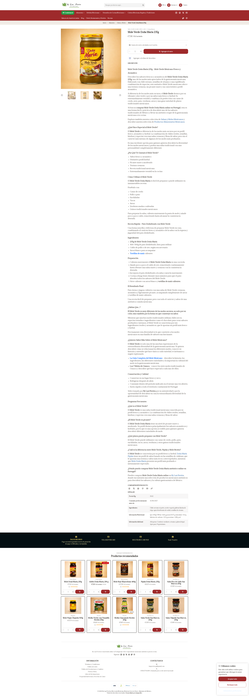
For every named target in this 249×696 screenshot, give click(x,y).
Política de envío (92, 667)
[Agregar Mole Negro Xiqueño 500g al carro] (79, 630)
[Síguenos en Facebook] (180, 12)
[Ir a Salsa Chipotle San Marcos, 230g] (176, 605)
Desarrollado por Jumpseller (134, 693)
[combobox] (124, 5)
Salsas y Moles (121, 22)
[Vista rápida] (64, 571)
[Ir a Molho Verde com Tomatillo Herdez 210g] (99, 605)
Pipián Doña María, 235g (150, 582)
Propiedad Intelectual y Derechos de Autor (92, 676)
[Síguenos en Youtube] (187, 12)
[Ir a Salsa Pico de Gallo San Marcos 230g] (176, 569)
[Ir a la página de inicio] (71, 5)
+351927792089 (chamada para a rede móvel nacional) (156, 671)
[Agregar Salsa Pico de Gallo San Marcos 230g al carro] (182, 592)
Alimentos (112, 22)
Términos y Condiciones (92, 664)
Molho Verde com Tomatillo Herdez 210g (98, 619)
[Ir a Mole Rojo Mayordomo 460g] (124, 569)
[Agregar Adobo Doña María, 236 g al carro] (105, 592)
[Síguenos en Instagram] (176, 12)
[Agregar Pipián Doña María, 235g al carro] (157, 592)
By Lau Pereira (177, 475)
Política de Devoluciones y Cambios (92, 669)
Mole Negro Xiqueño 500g (73, 618)
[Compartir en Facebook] (129, 488)
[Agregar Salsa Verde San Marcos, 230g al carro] (157, 630)
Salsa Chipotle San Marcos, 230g (176, 619)
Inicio (104, 22)
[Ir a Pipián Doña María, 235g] (150, 569)
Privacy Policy (92, 671)
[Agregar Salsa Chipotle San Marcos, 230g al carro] (182, 630)
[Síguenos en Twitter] (183, 12)
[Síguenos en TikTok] (183, 18)
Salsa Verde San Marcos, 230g (150, 619)
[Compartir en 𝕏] (133, 488)
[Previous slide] (62, 95)
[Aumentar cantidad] (140, 51)
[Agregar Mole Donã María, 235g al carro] (79, 592)
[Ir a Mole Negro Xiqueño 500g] (73, 605)
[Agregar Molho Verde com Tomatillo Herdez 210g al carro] (105, 630)
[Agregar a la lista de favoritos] (64, 567)
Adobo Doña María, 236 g (98, 582)
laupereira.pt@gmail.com (156, 666)
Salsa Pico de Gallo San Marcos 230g (176, 583)
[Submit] (143, 5)
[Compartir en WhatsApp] (138, 488)
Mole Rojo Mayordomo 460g (124, 582)
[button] (67, 13)
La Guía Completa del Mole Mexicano (146, 358)
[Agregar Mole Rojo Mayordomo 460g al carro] (131, 592)
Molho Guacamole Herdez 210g (124, 619)
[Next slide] (119, 95)
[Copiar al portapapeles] (151, 488)
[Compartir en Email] (147, 488)
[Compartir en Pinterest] (142, 488)
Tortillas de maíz (137, 253)
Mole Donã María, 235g (73, 582)
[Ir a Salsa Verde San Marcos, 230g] (150, 605)
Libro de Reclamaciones (92, 674)
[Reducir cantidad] (129, 51)
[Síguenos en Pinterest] (187, 18)
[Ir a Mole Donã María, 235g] (73, 569)
